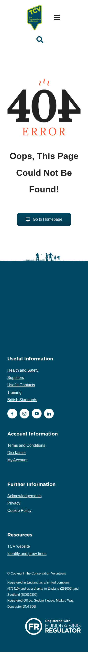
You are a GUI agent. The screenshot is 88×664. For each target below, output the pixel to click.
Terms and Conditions (26, 445)
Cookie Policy (19, 510)
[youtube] (37, 413)
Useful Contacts (21, 385)
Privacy (13, 503)
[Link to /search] (39, 39)
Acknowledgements (24, 496)
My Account (17, 460)
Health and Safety (22, 370)
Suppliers (15, 378)
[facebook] (12, 413)
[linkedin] (49, 413)
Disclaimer (16, 453)
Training (14, 392)
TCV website (18, 546)
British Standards (22, 400)
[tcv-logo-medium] (34, 5)
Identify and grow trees (26, 554)
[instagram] (24, 413)
